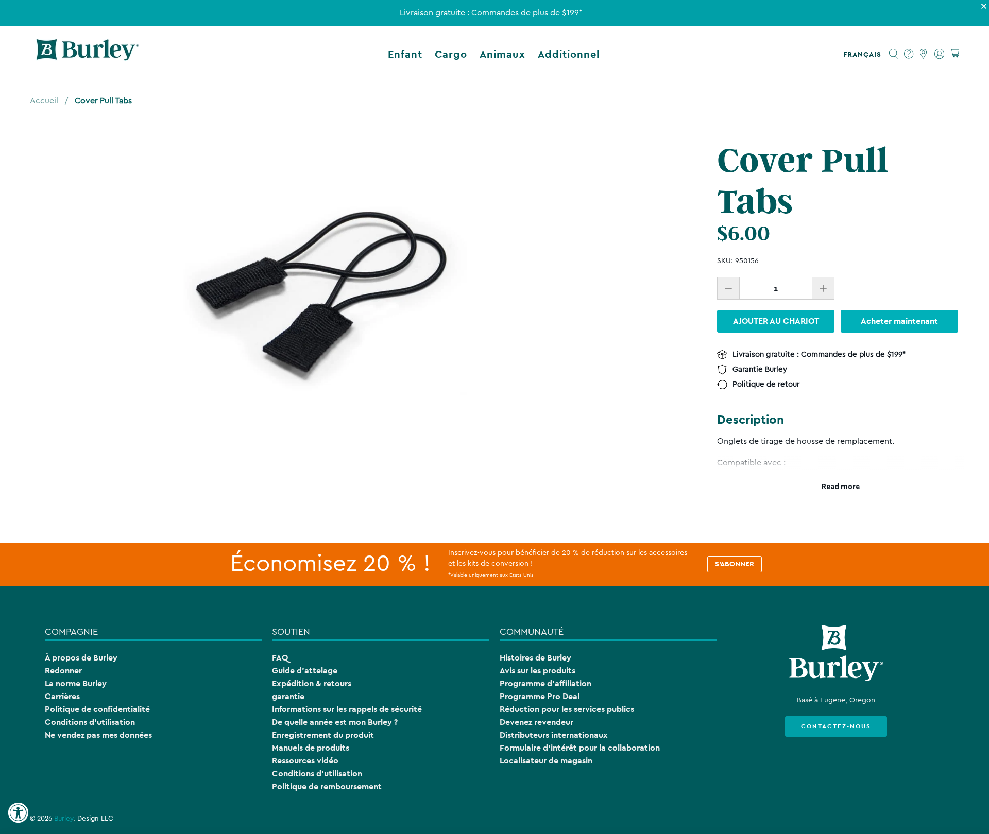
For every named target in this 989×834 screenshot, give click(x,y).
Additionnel (569, 54)
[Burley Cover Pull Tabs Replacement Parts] (321, 285)
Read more (841, 486)
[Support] (908, 54)
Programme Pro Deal (539, 696)
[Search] (893, 54)
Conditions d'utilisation (90, 722)
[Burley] (87, 54)
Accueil (44, 101)
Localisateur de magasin (546, 760)
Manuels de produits (310, 747)
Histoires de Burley (535, 657)
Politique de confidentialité (97, 709)
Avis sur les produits (537, 670)
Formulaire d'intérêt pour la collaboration (580, 747)
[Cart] (954, 54)
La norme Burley (76, 683)
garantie (288, 696)
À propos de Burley (81, 657)
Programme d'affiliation (545, 683)
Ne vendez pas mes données (98, 734)
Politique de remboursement (327, 786)
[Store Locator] (923, 54)
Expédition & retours (311, 683)
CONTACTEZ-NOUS (836, 726)
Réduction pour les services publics (567, 709)
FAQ (280, 657)
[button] (864, 54)
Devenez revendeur (536, 722)
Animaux (502, 54)
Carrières (62, 696)
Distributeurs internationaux (554, 734)
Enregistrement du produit (323, 734)
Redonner (63, 670)
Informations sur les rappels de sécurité (347, 709)
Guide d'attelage (304, 670)
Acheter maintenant (899, 321)
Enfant (405, 54)
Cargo (451, 54)
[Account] (939, 54)
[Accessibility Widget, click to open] (18, 813)
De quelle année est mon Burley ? (335, 722)
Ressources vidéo (305, 760)
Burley (63, 818)
